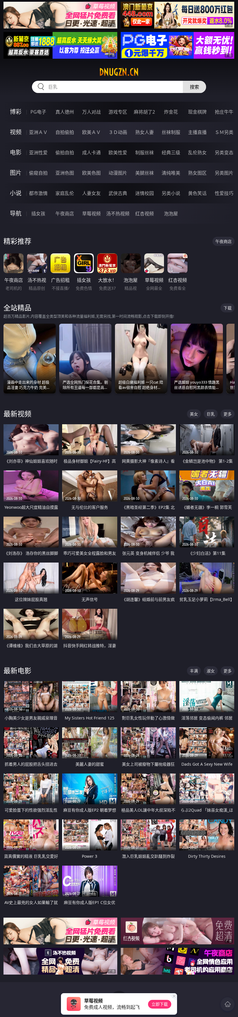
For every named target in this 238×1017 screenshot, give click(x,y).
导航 (15, 213)
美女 (194, 414)
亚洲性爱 (38, 152)
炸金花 (171, 112)
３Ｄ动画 (118, 132)
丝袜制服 (171, 132)
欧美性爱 (118, 152)
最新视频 (17, 413)
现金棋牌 (197, 112)
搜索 (194, 87)
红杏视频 (144, 213)
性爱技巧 (224, 193)
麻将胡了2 (144, 112)
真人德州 (64, 112)
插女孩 (38, 213)
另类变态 (224, 152)
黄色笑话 (197, 193)
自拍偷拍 (64, 132)
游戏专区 (118, 112)
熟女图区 (197, 173)
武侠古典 (118, 193)
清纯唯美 (171, 173)
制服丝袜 (144, 152)
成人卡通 (91, 152)
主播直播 (197, 132)
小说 (15, 193)
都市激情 (38, 193)
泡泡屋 (171, 213)
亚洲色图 (64, 173)
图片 (15, 173)
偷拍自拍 (64, 152)
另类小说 (171, 193)
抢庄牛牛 (224, 112)
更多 (227, 414)
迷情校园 (144, 193)
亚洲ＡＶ (38, 132)
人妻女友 (91, 193)
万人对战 (91, 112)
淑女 (211, 671)
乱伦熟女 (197, 152)
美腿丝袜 (144, 173)
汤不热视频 (117, 213)
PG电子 (38, 112)
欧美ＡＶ (91, 132)
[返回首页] (228, 1004)
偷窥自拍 (38, 173)
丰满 (194, 671)
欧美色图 (91, 173)
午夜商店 (64, 213)
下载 (227, 308)
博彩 (15, 112)
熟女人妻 (144, 132)
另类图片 (224, 173)
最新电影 (17, 670)
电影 (15, 152)
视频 (15, 132)
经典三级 (171, 152)
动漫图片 (118, 173)
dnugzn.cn (119, 72)
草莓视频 (91, 213)
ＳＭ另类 (224, 132)
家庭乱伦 (64, 193)
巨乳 (211, 414)
